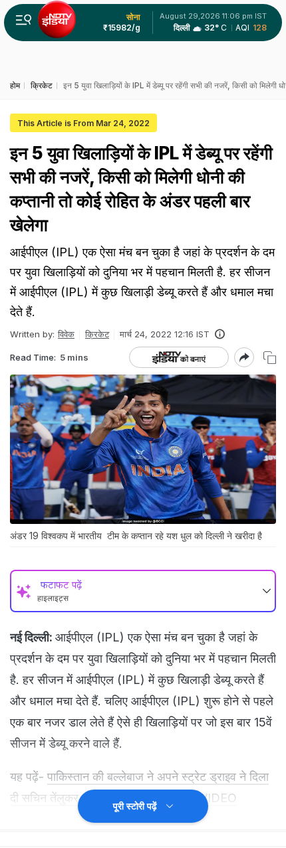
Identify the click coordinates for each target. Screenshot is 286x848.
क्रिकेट (97, 334)
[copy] (269, 357)
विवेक (66, 334)
